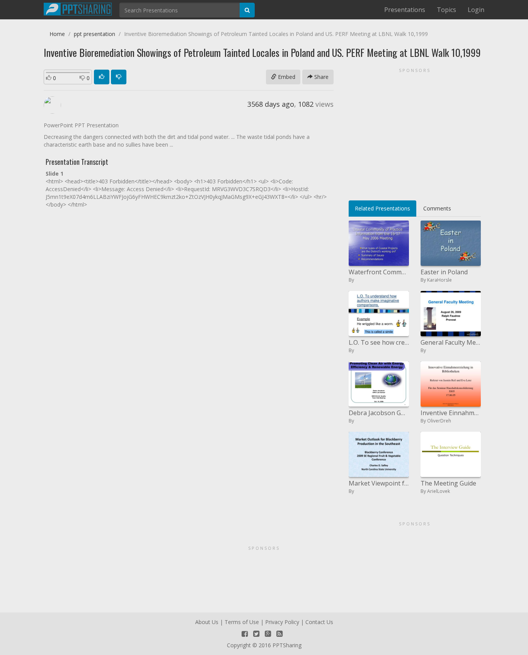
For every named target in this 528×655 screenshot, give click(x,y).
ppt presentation (94, 34)
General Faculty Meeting (451, 342)
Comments (437, 208)
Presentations (404, 9)
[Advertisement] (415, 131)
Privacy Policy (282, 622)
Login (476, 9)
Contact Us (319, 622)
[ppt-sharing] (78, 8)
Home (57, 34)
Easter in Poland (444, 272)
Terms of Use (242, 622)
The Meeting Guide (448, 483)
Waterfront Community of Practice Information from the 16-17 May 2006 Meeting (379, 272)
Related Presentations (382, 208)
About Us (206, 622)
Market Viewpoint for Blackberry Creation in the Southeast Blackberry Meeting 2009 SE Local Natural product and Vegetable (379, 483)
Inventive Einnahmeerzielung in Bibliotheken (451, 413)
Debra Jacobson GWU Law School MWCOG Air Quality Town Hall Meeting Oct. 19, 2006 (379, 413)
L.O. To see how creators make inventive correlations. (379, 342)
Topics (446, 9)
